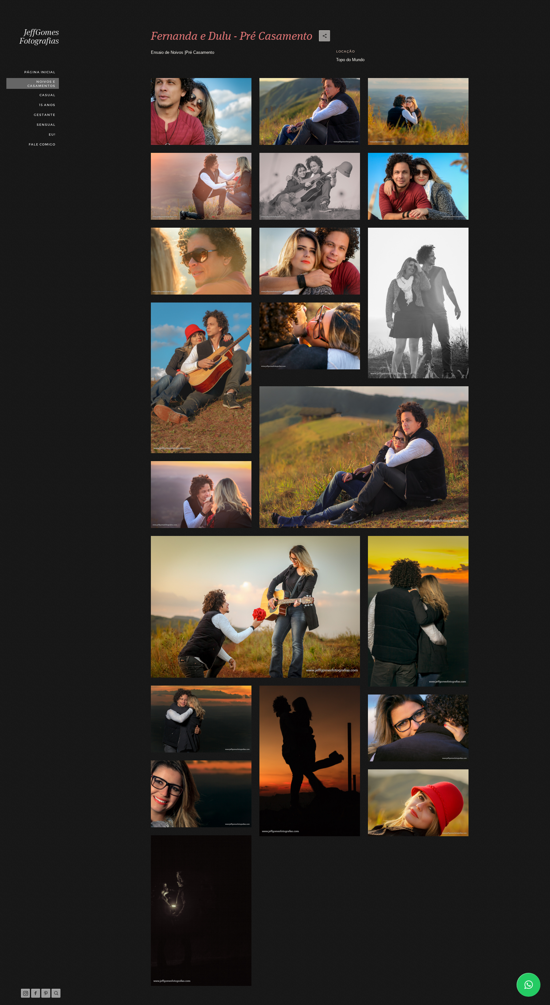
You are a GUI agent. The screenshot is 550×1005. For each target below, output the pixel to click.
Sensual (46, 125)
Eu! (52, 134)
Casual (47, 95)
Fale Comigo (42, 144)
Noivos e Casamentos (41, 84)
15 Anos (47, 105)
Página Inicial (39, 72)
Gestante (44, 115)
